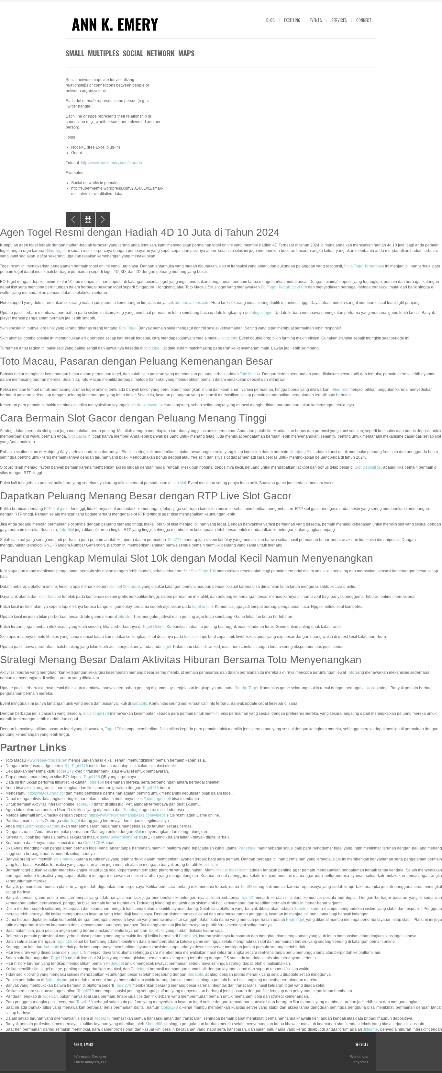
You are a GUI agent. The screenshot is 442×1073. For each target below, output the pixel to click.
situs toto (229, 338)
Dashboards (103, 219)
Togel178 (113, 729)
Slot (137, 831)
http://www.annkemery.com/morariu (111, 163)
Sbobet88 (153, 1024)
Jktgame (370, 1029)
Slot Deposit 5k (368, 467)
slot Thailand (50, 596)
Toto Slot (66, 529)
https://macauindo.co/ (46, 793)
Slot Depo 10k (203, 571)
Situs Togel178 (96, 713)
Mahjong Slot (302, 452)
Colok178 (91, 842)
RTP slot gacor (57, 508)
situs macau (63, 859)
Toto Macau (250, 374)
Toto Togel (127, 328)
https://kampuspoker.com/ (38, 826)
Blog (270, 20)
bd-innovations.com (192, 302)
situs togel (71, 820)
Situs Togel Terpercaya (364, 266)
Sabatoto (302, 908)
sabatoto (139, 703)
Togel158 (91, 777)
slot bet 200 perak (125, 586)
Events (316, 20)
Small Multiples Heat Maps (73, 219)
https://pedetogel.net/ (152, 799)
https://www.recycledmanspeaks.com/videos (127, 815)
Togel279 (123, 985)
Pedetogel (132, 809)
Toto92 (246, 886)
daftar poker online (116, 837)
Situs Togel (55, 250)
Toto (350, 672)
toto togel (152, 348)
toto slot (179, 483)
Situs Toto (339, 389)
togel (166, 646)
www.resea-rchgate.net (47, 760)
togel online (202, 606)
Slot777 (175, 539)
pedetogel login (258, 312)
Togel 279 (65, 771)
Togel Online (153, 626)
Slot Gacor (77, 436)
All (88, 219)
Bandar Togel (246, 688)
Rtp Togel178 (76, 766)
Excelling (292, 20)
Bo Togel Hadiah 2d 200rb (284, 287)
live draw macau (144, 405)
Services (339, 20)
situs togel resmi (234, 870)
